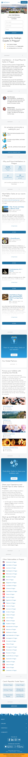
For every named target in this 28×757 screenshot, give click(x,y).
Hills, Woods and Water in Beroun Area (16, 207)
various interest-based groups (12, 200)
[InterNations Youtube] (19, 739)
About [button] (3, 719)
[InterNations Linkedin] (12, 739)
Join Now (24, 2)
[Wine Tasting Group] (14, 404)
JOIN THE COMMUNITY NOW (14, 152)
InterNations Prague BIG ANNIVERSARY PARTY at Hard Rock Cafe (16, 297)
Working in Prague (8, 690)
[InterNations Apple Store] (9, 746)
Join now (14, 32)
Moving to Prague (8, 685)
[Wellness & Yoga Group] (14, 432)
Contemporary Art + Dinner (15, 270)
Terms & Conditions (12, 751)
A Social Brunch (14, 238)
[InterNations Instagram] (15, 739)
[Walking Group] (14, 418)
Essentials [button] (4, 728)
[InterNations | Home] (5, 3)
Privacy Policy (19, 751)
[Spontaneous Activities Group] (14, 445)
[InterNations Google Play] (19, 746)
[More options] (22, 55)
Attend (14, 232)
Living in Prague (20, 685)
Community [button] (4, 732)
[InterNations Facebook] (9, 739)
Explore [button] (3, 723)
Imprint (7, 751)
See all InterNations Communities (13, 755)
